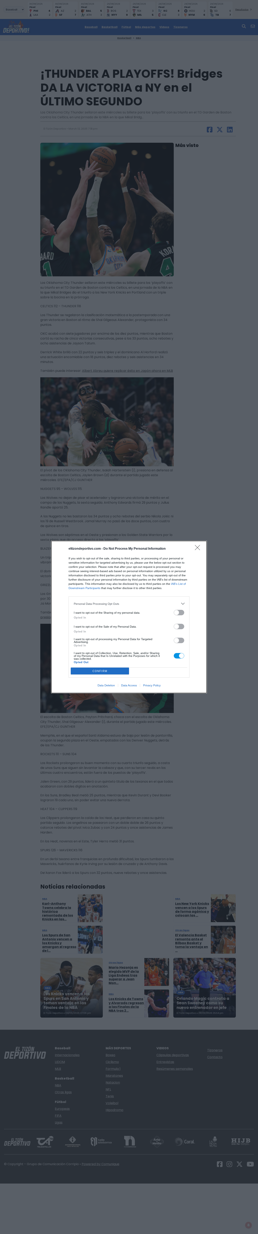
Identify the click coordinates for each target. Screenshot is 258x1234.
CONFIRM (100, 671)
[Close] (199, 549)
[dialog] (129, 617)
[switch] (179, 612)
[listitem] (129, 604)
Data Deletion (106, 685)
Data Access (129, 685)
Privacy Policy (152, 685)
